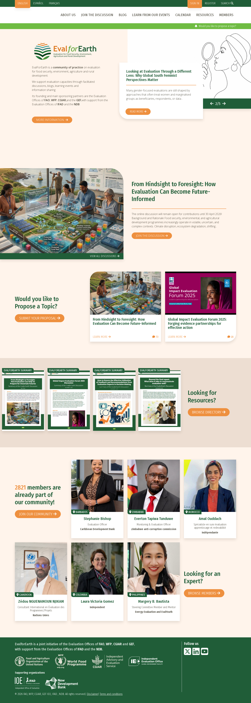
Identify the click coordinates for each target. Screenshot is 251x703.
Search (225, 3)
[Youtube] (204, 653)
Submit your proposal (37, 318)
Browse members (202, 593)
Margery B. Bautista (153, 601)
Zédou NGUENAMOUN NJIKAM (41, 601)
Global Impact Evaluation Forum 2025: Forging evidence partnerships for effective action (197, 323)
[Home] (71, 51)
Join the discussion (97, 15)
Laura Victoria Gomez (97, 601)
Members (226, 15)
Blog (123, 15)
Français (54, 3)
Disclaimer (92, 694)
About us (68, 15)
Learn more (100, 336)
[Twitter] (187, 653)
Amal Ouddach (210, 518)
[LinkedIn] (196, 653)
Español (38, 3)
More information (50, 120)
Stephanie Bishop (97, 518)
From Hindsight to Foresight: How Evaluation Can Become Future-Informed (174, 191)
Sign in (194, 3)
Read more (136, 111)
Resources (205, 15)
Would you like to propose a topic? (217, 26)
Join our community (35, 514)
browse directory (206, 412)
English (23, 3)
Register (210, 3)
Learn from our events (151, 15)
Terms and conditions (111, 694)
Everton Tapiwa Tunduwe (153, 518)
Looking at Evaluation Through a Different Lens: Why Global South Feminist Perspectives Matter (158, 75)
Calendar (183, 15)
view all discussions (103, 256)
